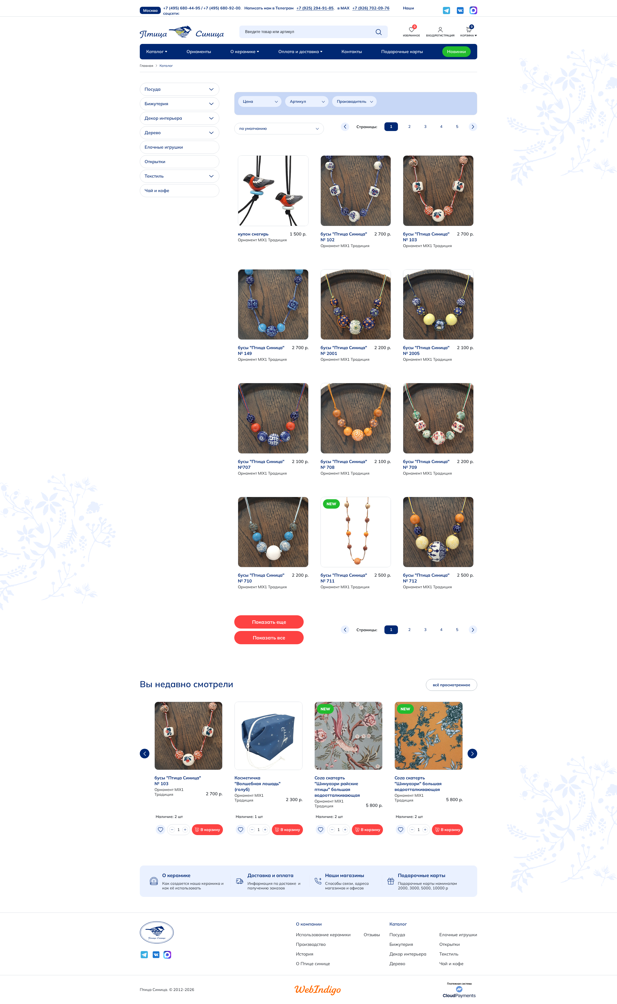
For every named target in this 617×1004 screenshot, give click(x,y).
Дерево (153, 132)
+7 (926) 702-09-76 (370, 8)
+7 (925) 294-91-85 (315, 8)
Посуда (153, 89)
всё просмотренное (451, 684)
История (304, 954)
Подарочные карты (402, 51)
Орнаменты (199, 51)
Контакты (352, 51)
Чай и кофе (157, 190)
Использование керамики (323, 934)
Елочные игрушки (164, 147)
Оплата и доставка (298, 51)
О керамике (242, 51)
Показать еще (269, 622)
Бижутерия (156, 103)
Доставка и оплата (271, 875)
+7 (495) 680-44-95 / (182, 8)
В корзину (210, 829)
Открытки (155, 161)
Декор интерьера (163, 118)
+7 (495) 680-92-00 (222, 8)
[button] (472, 753)
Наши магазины (344, 875)
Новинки (456, 51)
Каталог (155, 51)
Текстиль (154, 176)
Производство (311, 944)
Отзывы (372, 934)
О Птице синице (313, 963)
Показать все (269, 638)
